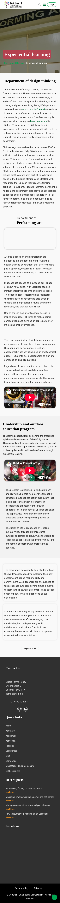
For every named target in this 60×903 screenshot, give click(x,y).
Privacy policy (21, 888)
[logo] (13, 4)
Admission (10, 740)
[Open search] (40, 4)
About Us (10, 730)
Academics (11, 736)
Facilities (10, 746)
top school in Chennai (33, 109)
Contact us (11, 761)
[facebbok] (8, 709)
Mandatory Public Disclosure (20, 766)
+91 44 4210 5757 (18, 701)
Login (52, 5)
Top (54, 897)
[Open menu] (44, 4)
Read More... (11, 792)
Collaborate (11, 750)
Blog (8, 756)
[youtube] (13, 709)
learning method (39, 121)
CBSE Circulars (13, 771)
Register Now (30, 648)
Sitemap (38, 888)
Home (8, 725)
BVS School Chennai (14, 63)
